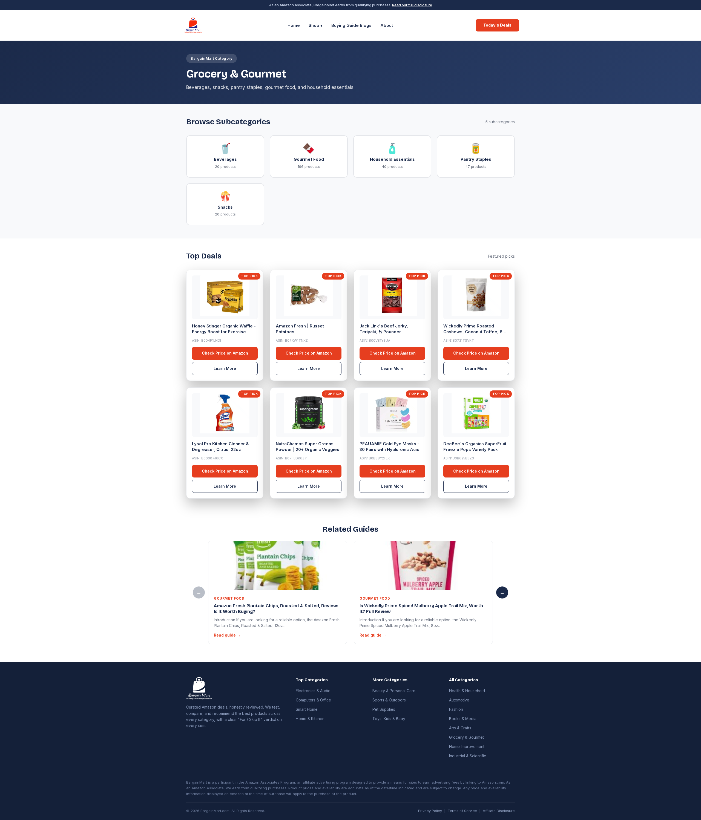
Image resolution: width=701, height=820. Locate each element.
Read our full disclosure (412, 5)
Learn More (225, 368)
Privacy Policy (430, 811)
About (386, 25)
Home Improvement (466, 746)
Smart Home (307, 709)
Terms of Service (462, 811)
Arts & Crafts (460, 728)
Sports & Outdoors (389, 700)
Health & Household (467, 690)
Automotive (459, 700)
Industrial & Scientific (467, 755)
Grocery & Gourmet (466, 737)
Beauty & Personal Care (393, 690)
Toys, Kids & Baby (388, 718)
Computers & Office (313, 700)
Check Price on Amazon (225, 353)
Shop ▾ (316, 25)
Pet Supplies (383, 709)
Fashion (456, 709)
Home (294, 25)
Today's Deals (497, 25)
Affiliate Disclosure (499, 811)
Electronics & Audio (313, 690)
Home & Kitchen (310, 718)
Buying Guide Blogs (351, 25)
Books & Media (462, 718)
